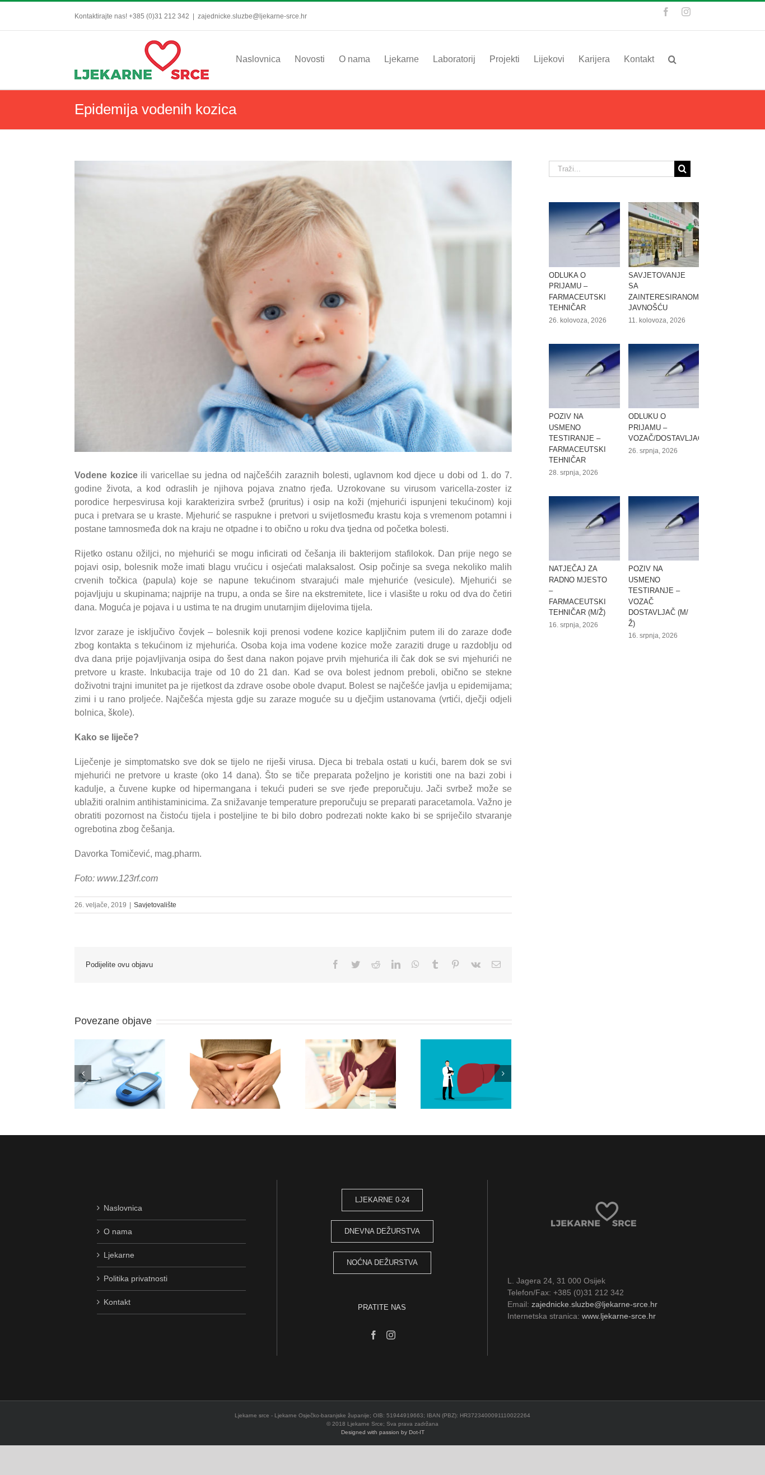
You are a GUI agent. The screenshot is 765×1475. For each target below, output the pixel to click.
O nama (118, 1231)
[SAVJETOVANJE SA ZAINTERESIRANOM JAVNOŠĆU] (668, 234)
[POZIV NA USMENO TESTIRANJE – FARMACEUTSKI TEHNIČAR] (589, 376)
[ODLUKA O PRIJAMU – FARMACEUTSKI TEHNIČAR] (589, 234)
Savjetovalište (155, 905)
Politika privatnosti (135, 1278)
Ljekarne (119, 1254)
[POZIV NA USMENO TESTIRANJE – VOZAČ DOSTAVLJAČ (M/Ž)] (668, 528)
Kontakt (117, 1301)
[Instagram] (390, 1335)
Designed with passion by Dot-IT (383, 1432)
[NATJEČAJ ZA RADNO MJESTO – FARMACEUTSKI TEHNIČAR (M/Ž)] (589, 528)
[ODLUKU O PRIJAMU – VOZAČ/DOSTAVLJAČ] (668, 376)
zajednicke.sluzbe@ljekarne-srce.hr (252, 16)
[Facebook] (373, 1335)
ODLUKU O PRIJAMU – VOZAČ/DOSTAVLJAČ (665, 427)
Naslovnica (123, 1207)
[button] (672, 59)
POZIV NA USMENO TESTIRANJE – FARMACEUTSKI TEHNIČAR (577, 438)
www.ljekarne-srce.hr (619, 1315)
